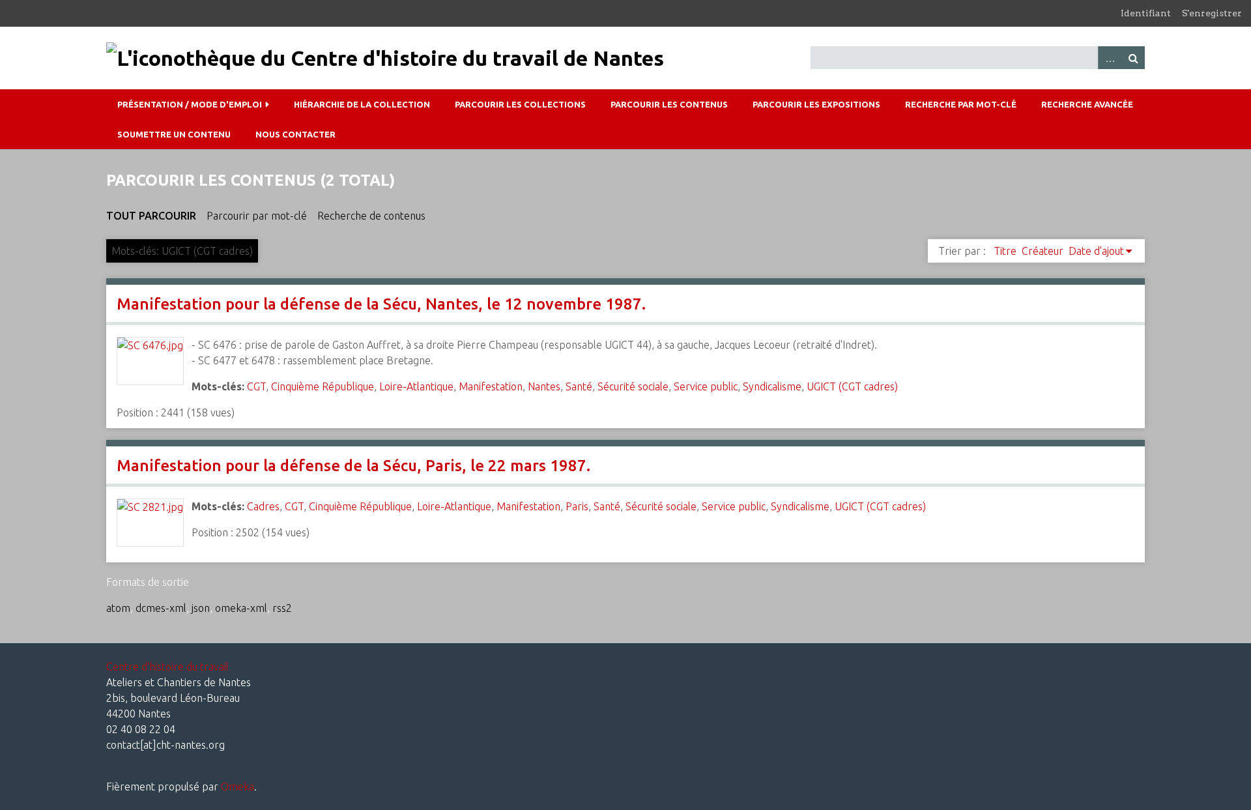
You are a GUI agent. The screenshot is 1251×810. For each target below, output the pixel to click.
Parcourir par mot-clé (257, 216)
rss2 (282, 608)
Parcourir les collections (520, 104)
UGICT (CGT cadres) (852, 386)
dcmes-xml (161, 608)
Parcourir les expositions (816, 104)
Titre (1005, 251)
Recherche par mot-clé (960, 104)
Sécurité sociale (633, 386)
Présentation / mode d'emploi (189, 104)
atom (118, 608)
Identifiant (1146, 13)
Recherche (1133, 57)
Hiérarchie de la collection (362, 104)
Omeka (237, 786)
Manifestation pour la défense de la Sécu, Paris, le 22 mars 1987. (353, 465)
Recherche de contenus (371, 216)
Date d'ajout (1096, 251)
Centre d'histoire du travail (167, 667)
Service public (706, 386)
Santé (579, 386)
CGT (256, 386)
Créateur (1042, 251)
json (201, 608)
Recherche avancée (1087, 104)
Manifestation (491, 386)
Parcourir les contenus (669, 104)
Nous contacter (295, 134)
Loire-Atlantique (416, 386)
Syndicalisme (772, 386)
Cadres (263, 506)
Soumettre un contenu (174, 134)
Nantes (544, 386)
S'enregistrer (1212, 13)
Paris (577, 506)
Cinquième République (322, 386)
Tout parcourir (151, 216)
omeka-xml (241, 608)
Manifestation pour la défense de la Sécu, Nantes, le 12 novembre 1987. (381, 304)
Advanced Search (1109, 57)
